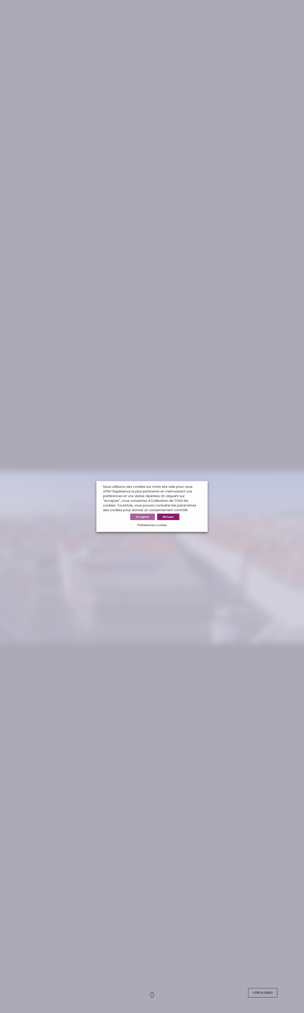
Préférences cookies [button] (152, 525)
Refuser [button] (168, 517)
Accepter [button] (142, 517)
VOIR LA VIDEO (263, 993)
